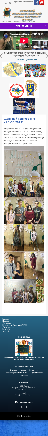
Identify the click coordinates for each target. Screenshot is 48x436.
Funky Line (27, 416)
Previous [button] (1, 56)
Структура (6, 323)
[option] (24, 56)
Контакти (6, 329)
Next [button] (47, 56)
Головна (5, 319)
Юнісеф (5, 331)
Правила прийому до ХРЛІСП (14, 325)
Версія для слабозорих (23, 2)
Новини (5, 321)
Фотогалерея (8, 327)
